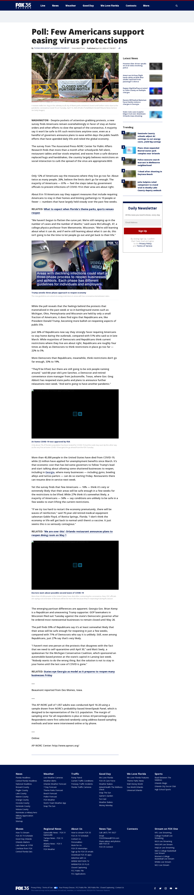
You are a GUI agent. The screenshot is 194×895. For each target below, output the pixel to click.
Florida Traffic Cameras (81, 787)
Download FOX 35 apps (81, 855)
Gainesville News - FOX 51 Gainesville (55, 833)
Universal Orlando (134, 790)
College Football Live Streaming (163, 836)
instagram (166, 888)
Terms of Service (144, 246)
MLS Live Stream (162, 865)
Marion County (22, 796)
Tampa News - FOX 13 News (53, 839)
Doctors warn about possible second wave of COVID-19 (58, 593)
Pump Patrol (76, 777)
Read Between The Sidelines (163, 778)
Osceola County (22, 803)
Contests (132, 828)
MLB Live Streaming (163, 841)
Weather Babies (106, 784)
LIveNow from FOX (24, 848)
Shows (19, 828)
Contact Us (76, 839)
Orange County (22, 800)
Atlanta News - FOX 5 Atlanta (53, 844)
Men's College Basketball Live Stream (165, 852)
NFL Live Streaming (163, 832)
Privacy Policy (145, 243)
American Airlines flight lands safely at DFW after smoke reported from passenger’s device (133, 78)
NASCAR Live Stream (164, 844)
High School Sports (163, 789)
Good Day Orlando (24, 839)
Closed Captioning (79, 867)
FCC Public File (77, 870)
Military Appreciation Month (24, 816)
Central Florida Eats (24, 851)
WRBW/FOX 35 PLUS (80, 864)
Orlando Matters (23, 842)
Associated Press (78, 48)
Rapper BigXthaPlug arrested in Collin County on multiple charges (135, 90)
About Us (76, 828)
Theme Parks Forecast (53, 790)
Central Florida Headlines (26, 780)
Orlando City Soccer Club (165, 786)
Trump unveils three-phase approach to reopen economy (59, 292)
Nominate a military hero (26, 812)
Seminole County (23, 806)
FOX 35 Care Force (107, 780)
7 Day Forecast (50, 787)
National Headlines (24, 784)
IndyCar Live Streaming (164, 847)
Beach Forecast (50, 793)
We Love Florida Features (138, 777)
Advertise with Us (78, 858)
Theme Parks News (135, 780)
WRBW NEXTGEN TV (80, 861)
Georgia (50, 472)
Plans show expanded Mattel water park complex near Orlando (149, 151)
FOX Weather (49, 800)
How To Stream (22, 832)
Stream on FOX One (166, 828)
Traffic (75, 773)
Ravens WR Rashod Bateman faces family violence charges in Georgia (134, 102)
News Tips (105, 828)
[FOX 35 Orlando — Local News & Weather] (24, 6)
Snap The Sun (49, 806)
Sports (158, 773)
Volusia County (22, 809)
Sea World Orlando (135, 787)
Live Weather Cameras (53, 777)
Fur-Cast (102, 799)
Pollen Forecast (50, 796)
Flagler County (22, 790)
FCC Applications (78, 874)
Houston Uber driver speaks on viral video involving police (134, 65)
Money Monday (106, 805)
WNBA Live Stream (163, 862)
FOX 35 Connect (106, 847)
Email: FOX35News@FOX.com (109, 836)
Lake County (21, 793)
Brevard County (22, 787)
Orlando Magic (161, 783)
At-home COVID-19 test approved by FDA (51, 441)
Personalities (76, 842)
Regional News (52, 828)
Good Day (105, 773)
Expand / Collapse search (176, 6)
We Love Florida (106, 777)
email (176, 888)
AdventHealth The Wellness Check (110, 788)
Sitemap (19, 821)
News (19, 773)
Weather (49, 773)
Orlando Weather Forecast (55, 784)
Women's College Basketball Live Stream (164, 857)
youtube (171, 888)
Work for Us (76, 845)
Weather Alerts (50, 780)
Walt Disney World (135, 784)
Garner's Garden (106, 796)
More (146, 5)
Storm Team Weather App (55, 803)
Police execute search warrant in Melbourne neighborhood (149, 162)
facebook (155, 888)
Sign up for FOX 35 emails (82, 851)
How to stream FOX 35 (81, 832)
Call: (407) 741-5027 (107, 832)
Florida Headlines (23, 777)
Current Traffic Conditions (82, 780)
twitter (160, 888)
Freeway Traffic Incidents (82, 784)
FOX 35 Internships (79, 848)
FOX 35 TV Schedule (24, 835)
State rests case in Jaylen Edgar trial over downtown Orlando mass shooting (134, 114)
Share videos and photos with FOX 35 (109, 842)
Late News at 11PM (24, 845)
